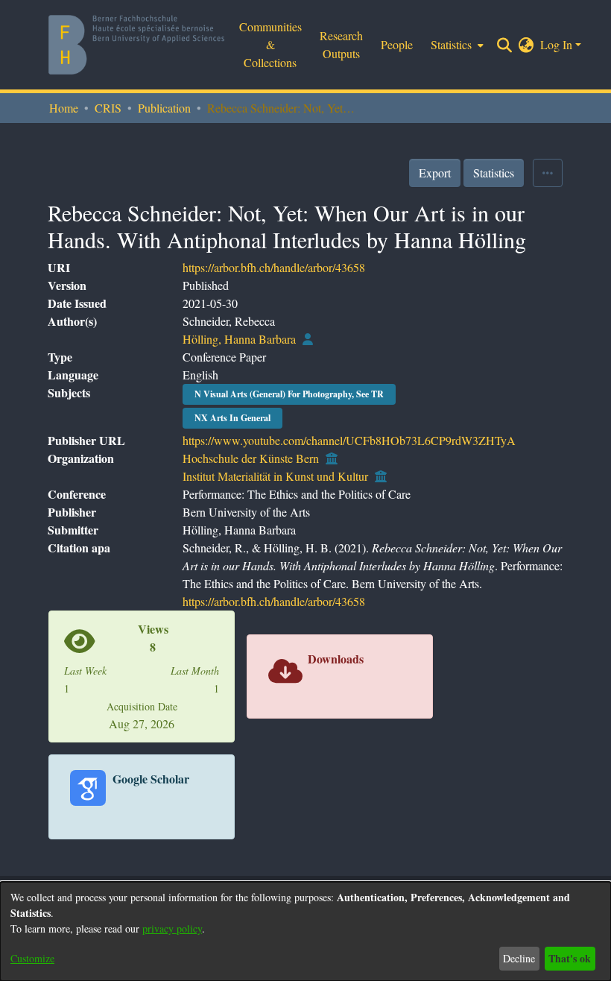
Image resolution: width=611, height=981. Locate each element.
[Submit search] (505, 45)
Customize (32, 958)
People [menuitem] (397, 44)
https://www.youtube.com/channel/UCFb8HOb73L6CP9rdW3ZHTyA (349, 440)
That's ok (569, 958)
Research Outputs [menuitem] (341, 44)
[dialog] (305, 931)
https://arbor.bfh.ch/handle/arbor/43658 (274, 267)
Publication (164, 108)
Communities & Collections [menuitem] (270, 44)
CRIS (108, 108)
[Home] (136, 45)
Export (435, 172)
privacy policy (172, 928)
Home (63, 108)
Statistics (493, 172)
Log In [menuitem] (556, 44)
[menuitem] (456, 44)
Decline (519, 958)
